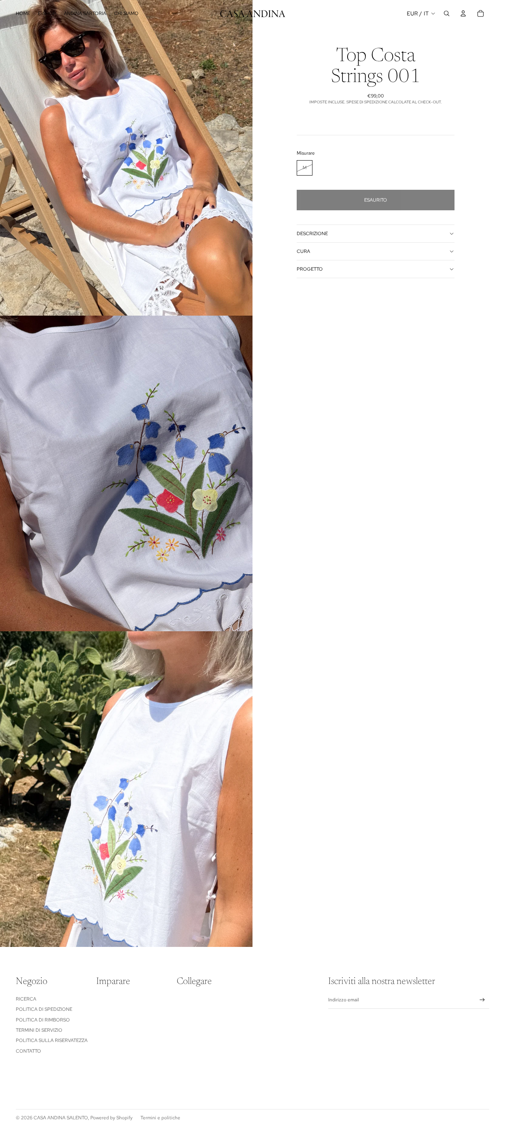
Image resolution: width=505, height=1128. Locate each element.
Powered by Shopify (111, 1118)
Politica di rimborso (43, 1020)
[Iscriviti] (482, 1000)
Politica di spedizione (44, 1009)
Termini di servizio (39, 1030)
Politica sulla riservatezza (52, 1040)
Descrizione (312, 233)
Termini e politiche (160, 1118)
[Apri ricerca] (446, 13)
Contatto (28, 1051)
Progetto (310, 269)
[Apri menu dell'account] (463, 13)
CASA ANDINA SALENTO (61, 1118)
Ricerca (26, 999)
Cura (303, 251)
